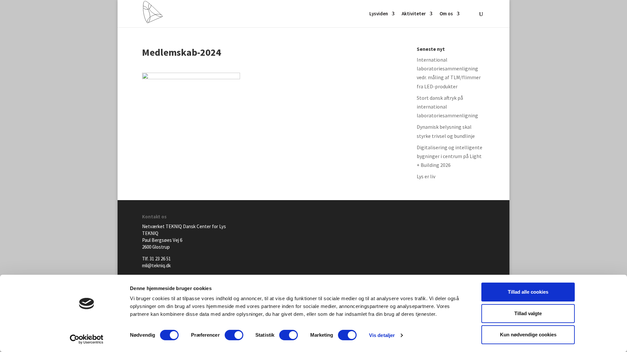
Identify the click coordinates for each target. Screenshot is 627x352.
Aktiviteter (414, 14)
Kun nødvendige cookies (528, 334)
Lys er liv (426, 176)
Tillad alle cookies (528, 292)
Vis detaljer (382, 335)
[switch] (234, 335)
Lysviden (378, 14)
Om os (446, 14)
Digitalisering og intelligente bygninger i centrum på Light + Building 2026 (449, 156)
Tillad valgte (528, 313)
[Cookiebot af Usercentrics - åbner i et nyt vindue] (86, 339)
